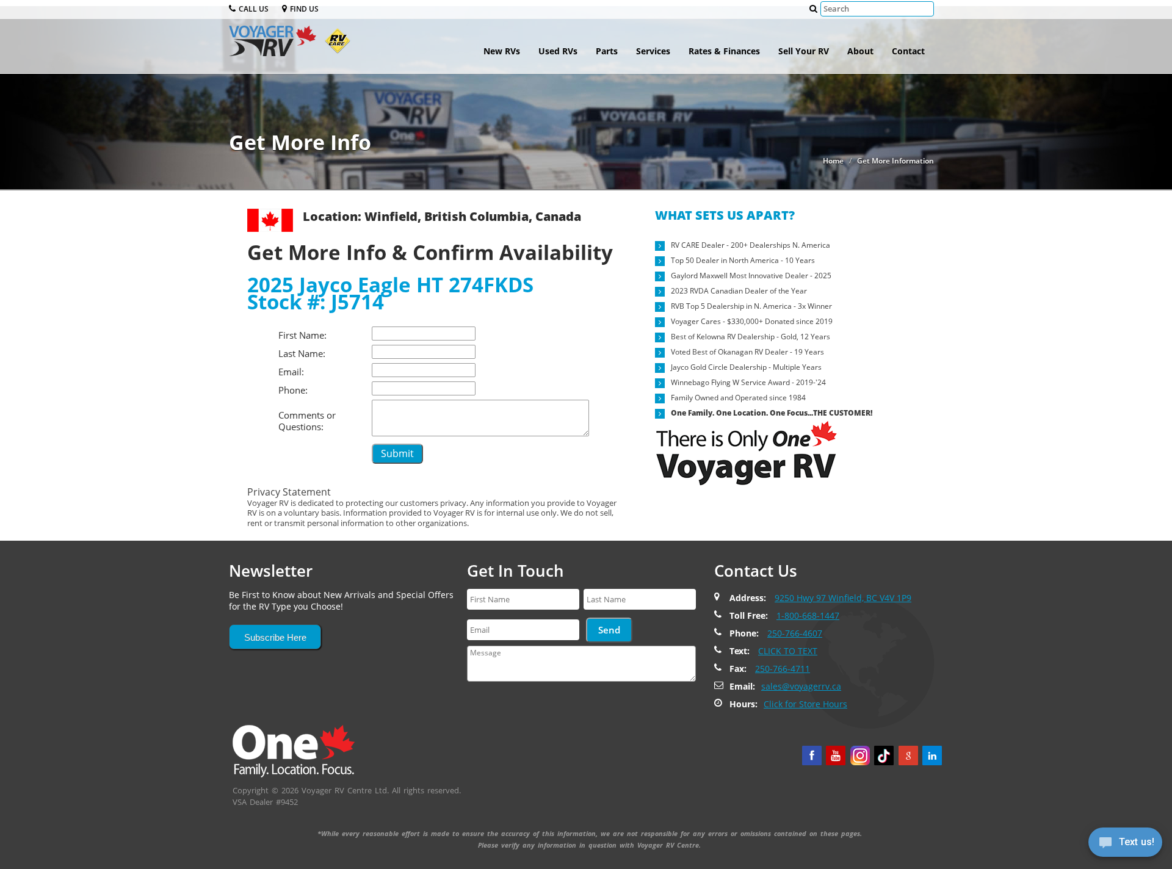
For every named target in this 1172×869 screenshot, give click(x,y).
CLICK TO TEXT (787, 651)
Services (653, 51)
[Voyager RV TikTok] (884, 755)
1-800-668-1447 (807, 615)
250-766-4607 (794, 633)
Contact (908, 51)
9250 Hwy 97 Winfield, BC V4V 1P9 (843, 598)
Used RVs (557, 51)
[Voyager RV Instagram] (860, 755)
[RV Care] (334, 45)
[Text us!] (1125, 844)
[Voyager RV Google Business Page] (908, 755)
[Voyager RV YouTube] (835, 755)
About (860, 51)
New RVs (501, 51)
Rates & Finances (724, 51)
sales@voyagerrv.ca (801, 686)
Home (833, 161)
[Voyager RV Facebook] (812, 755)
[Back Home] (294, 750)
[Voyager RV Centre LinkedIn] (932, 755)
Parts (607, 51)
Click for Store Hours (805, 704)
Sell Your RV (803, 51)
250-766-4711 (782, 668)
